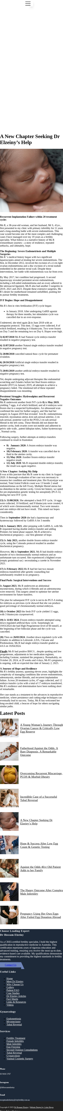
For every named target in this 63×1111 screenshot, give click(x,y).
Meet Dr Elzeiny (14, 981)
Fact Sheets (12, 999)
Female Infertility (15, 1041)
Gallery (10, 987)
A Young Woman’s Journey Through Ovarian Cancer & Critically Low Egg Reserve (41, 728)
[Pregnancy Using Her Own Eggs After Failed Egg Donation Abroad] (9, 915)
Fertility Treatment (15, 1038)
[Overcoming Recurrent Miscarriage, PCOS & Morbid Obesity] (9, 775)
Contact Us (10, 965)
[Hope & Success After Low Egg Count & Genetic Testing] (9, 845)
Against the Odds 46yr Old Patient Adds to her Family (40, 868)
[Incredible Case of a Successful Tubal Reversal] (9, 798)
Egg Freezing (13, 1047)
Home (9, 978)
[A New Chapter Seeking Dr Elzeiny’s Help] (9, 821)
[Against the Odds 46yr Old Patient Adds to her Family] (9, 868)
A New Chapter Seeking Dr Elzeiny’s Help (36, 821)
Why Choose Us (14, 984)
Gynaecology (13, 1055)
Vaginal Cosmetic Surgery (19, 1058)
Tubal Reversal (14, 1024)
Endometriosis (13, 1018)
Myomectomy (13, 1021)
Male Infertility (14, 1044)
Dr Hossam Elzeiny (21, 1107)
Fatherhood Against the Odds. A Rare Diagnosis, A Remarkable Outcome (39, 752)
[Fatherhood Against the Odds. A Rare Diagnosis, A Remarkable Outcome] (9, 751)
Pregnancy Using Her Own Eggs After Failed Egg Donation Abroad (40, 915)
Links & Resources (16, 1002)
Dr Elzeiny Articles (16, 996)
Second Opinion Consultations (22, 1049)
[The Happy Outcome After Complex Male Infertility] (9, 892)
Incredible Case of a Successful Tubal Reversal (38, 798)
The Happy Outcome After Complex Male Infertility (41, 892)
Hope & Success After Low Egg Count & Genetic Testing (39, 845)
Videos (10, 1004)
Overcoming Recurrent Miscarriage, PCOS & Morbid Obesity (41, 775)
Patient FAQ (12, 990)
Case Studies (13, 993)
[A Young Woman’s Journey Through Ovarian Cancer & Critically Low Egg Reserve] (9, 728)
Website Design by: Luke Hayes (41, 1107)
